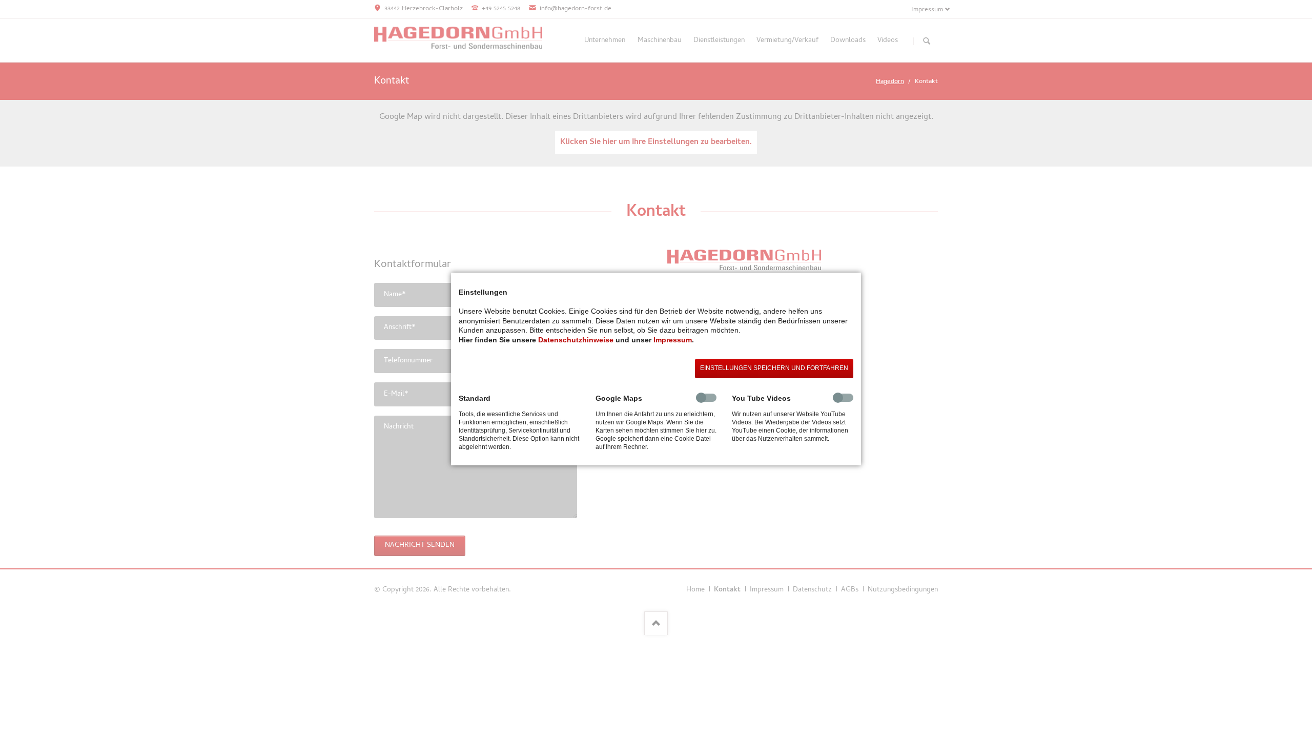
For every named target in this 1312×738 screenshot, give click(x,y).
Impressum (672, 340)
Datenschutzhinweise (575, 340)
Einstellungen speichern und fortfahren (774, 368)
